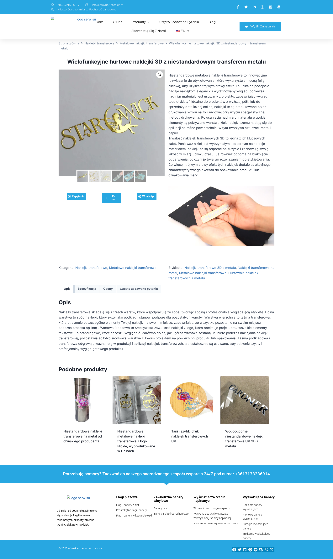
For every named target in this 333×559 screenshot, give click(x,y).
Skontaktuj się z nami (148, 31)
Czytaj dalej (74, 453)
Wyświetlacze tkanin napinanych (209, 499)
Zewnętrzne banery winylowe (168, 499)
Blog (212, 22)
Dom (99, 22)
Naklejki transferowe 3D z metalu (210, 268)
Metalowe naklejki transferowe (142, 43)
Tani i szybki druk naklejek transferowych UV (189, 436)
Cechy (108, 289)
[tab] (67, 289)
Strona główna (69, 43)
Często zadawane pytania (179, 22)
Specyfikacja (86, 289)
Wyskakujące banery (259, 497)
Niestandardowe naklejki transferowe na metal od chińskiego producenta (82, 436)
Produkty (139, 22)
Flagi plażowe (127, 497)
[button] (234, 549)
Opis (67, 289)
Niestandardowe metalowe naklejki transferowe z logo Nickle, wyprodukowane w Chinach (136, 441)
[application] (221, 216)
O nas (117, 22)
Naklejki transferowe (99, 43)
